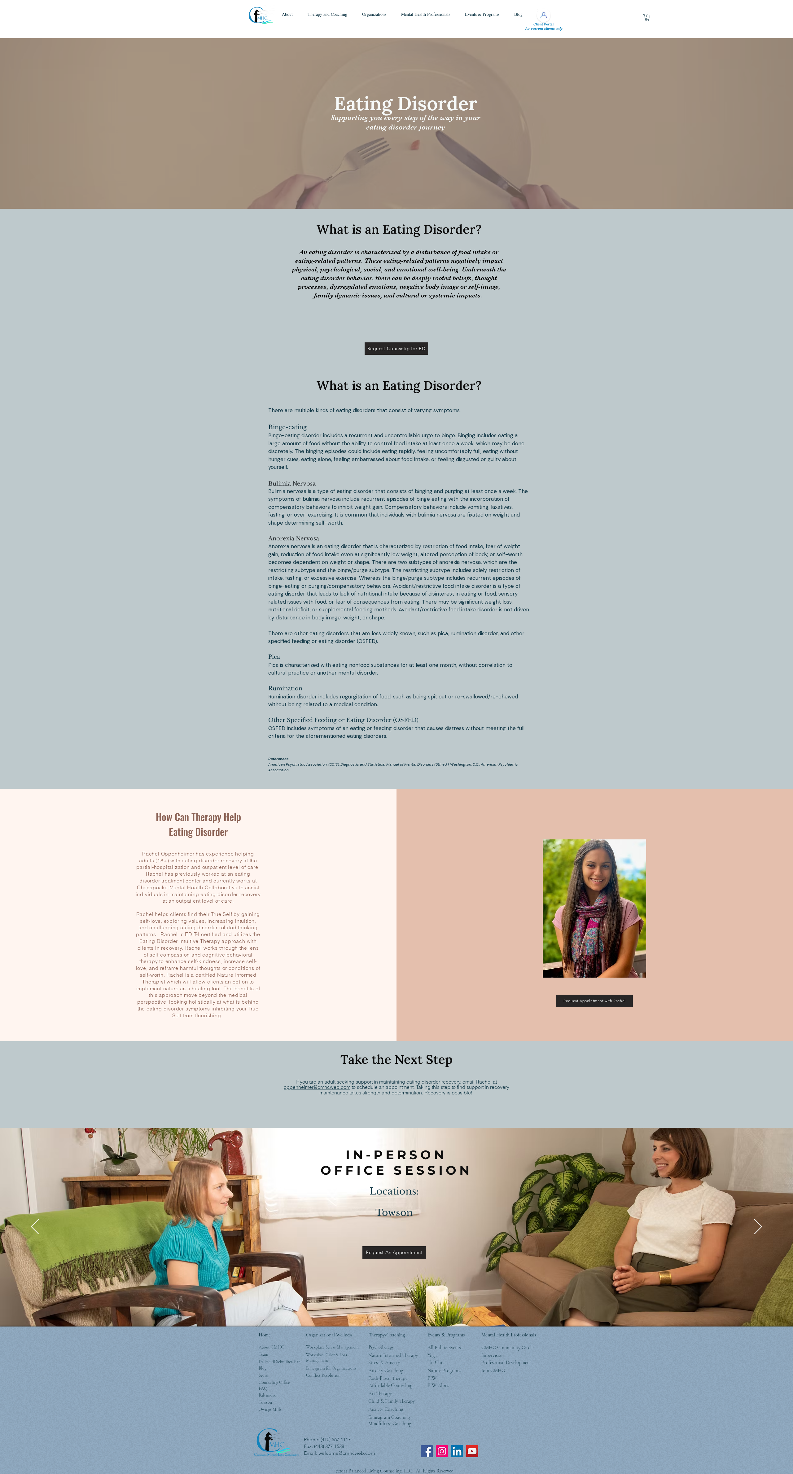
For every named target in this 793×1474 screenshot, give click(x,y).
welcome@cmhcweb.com (346, 1453)
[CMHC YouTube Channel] (472, 1451)
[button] (287, 14)
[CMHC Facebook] (427, 1451)
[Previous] (35, 1227)
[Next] (758, 1227)
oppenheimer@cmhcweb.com (317, 1087)
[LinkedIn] (457, 1451)
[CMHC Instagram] (442, 1451)
